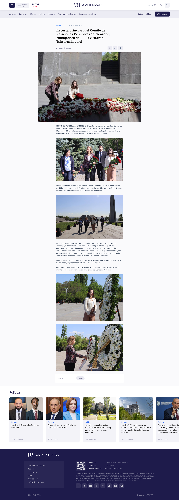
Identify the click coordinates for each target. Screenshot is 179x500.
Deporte (51, 14)
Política (80, 378)
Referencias (32, 472)
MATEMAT (149, 495)
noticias (164, 14)
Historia (31, 469)
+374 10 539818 (110, 465)
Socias (30, 475)
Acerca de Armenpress (36, 465)
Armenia (12, 14)
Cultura (42, 14)
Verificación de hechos (67, 14)
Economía (23, 14)
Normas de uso (34, 479)
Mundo (33, 14)
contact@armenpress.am (113, 468)
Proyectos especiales (87, 14)
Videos (149, 14)
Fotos (140, 14)
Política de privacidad (36, 482)
